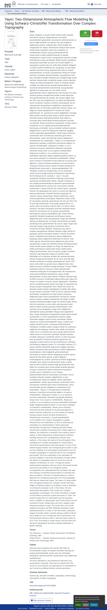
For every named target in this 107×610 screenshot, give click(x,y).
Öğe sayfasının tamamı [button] (42, 600)
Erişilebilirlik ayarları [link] (36, 608)
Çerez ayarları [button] (22, 608)
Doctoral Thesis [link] (11, 107)
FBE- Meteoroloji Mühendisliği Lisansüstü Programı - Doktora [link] (75, 11)
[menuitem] (45, 4)
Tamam (78, 605)
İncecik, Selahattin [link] (12, 77)
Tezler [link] (17, 11)
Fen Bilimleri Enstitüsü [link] (30, 11)
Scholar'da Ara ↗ (91, 44)
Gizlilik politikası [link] (50, 608)
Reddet (85, 605)
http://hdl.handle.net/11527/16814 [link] (43, 586)
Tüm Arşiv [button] (44, 4)
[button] (10, 4)
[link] (16, 55)
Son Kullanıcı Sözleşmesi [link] (65, 608)
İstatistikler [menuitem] (56, 4)
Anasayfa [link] (8, 11)
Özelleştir (94, 605)
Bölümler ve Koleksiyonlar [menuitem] (28, 4)
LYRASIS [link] (70, 606)
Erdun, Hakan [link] (10, 70)
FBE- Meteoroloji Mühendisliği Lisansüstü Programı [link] (52, 11)
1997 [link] (6, 62)
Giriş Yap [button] (97, 4)
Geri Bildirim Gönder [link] (82, 608)
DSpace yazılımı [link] (40, 606)
